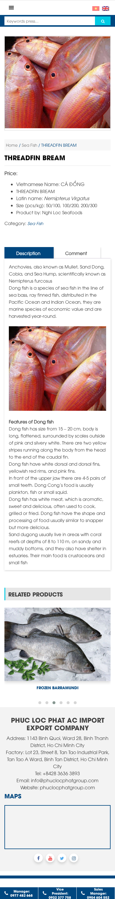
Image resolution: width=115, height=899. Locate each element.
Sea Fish (29, 145)
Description (28, 253)
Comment (76, 253)
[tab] (28, 252)
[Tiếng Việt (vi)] (95, 8)
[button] (39, 685)
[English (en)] (105, 8)
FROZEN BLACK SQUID (57, 669)
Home (12, 145)
